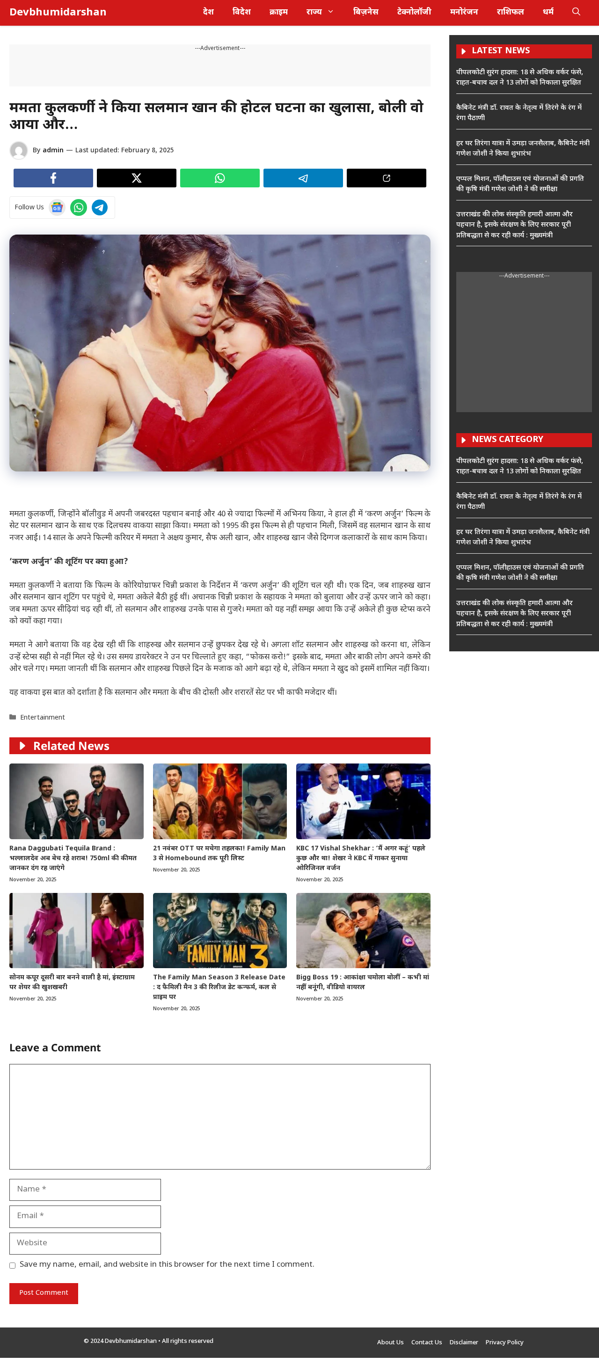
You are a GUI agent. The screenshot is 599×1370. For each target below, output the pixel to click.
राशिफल (510, 12)
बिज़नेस (366, 12)
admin (53, 150)
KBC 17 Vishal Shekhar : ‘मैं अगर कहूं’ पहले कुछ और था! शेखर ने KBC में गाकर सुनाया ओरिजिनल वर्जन (360, 858)
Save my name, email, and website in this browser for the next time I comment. (167, 1265)
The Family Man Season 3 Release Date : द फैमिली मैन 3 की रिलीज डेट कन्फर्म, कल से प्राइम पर (219, 987)
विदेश (242, 12)
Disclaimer (464, 1343)
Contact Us (426, 1343)
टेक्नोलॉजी (414, 12)
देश (208, 12)
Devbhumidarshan (58, 13)
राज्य (314, 12)
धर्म (548, 12)
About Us (390, 1343)
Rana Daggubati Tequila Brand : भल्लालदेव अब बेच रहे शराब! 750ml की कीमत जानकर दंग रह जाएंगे (73, 858)
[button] (576, 13)
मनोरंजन (464, 12)
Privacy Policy (505, 1343)
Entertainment (42, 718)
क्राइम (279, 12)
